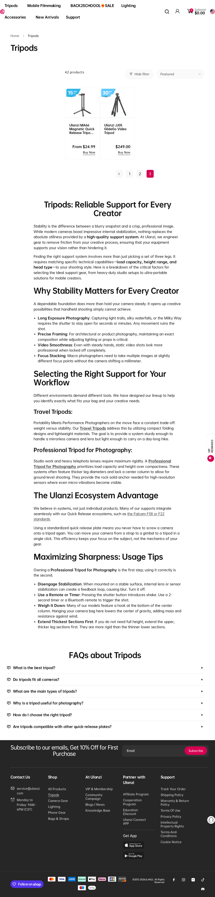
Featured (167, 74)
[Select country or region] (212, 11)
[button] (12, 6)
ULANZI (149, 879)
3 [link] (150, 174)
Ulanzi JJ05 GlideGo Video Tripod (115, 129)
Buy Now (89, 152)
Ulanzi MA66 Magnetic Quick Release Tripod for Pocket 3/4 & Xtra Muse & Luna (82, 129)
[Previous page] (119, 174)
